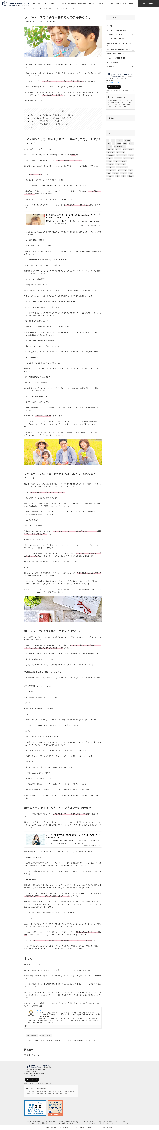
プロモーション (121, 164)
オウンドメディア (128, 149)
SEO (119, 143)
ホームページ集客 (53, 21)
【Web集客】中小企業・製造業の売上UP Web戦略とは (72, 1121)
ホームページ (111, 167)
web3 (131, 143)
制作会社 (116, 173)
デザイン (110, 158)
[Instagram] (26, 1026)
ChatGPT (120, 140)
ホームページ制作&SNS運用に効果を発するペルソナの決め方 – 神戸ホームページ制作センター (71, 836)
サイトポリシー (125, 1123)
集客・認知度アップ (42, 21)
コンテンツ (121, 152)
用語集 (63, 1123)
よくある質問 (117, 1121)
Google (128, 140)
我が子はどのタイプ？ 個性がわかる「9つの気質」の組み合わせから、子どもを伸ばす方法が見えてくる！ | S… (71, 216)
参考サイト (110, 176)
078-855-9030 (114, 82)
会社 (109, 173)
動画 (131, 173)
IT (114, 143)
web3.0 (110, 146)
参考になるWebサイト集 (115, 54)
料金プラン (102, 1121)
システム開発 (111, 155)
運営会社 (31, 1123)
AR (113, 140)
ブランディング (129, 158)
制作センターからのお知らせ (116, 30)
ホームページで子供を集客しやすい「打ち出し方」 (46, 121)
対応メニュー (93, 1121)
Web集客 (110, 26)
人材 (131, 170)
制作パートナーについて (53, 1123)
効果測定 (124, 173)
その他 (110, 66)
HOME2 (29, 1121)
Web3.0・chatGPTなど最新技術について (119, 44)
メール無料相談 (40, 1123)
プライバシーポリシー (120, 161)
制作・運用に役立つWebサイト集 (118, 49)
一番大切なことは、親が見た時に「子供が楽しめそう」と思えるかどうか (54, 115)
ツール (131, 155)
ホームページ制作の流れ (48, 1121)
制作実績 (109, 1121)
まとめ (31, 127)
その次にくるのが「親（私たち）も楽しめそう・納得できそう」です (52, 118)
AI (108, 140)
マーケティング (112, 170)
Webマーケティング (120, 146)
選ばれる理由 (36, 1121)
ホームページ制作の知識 (115, 39)
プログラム (110, 164)
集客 (109, 179)
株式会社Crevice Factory (37, 1073)
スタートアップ (122, 155)
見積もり (131, 176)
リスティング (122, 170)
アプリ (119, 149)
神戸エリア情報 (113, 62)
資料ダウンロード (127, 1121)
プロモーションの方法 (115, 34)
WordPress (111, 149)
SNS (125, 143)
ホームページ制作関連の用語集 (117, 58)
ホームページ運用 (122, 167)
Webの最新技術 (101, 1123)
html (109, 143)
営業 (118, 176)
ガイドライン (111, 152)
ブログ (109, 161)
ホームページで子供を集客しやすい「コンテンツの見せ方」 (49, 124)
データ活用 (119, 158)
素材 (124, 176)
